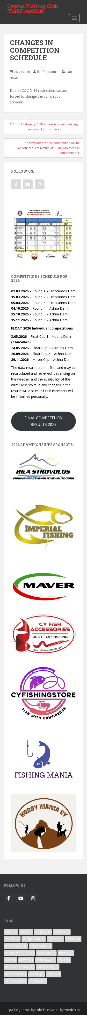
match (26, 960)
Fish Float (46, 953)
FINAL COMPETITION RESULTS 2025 (43, 421)
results (36, 974)
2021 (26, 932)
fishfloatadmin (47, 71)
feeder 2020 (15, 946)
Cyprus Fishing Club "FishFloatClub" (32, 7)
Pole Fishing (47, 967)
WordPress (72, 1010)
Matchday (45, 960)
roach (54, 974)
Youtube (38, 981)
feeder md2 (40, 946)
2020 (10, 932)
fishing (65, 953)
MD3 (64, 960)
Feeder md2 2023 (19, 953)
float (10, 960)
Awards (61, 932)
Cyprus (55, 939)
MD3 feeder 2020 (19, 967)
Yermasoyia (15, 981)
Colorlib (40, 1010)
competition (33, 939)
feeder (73, 939)
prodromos (15, 974)
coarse (12, 939)
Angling (43, 932)
